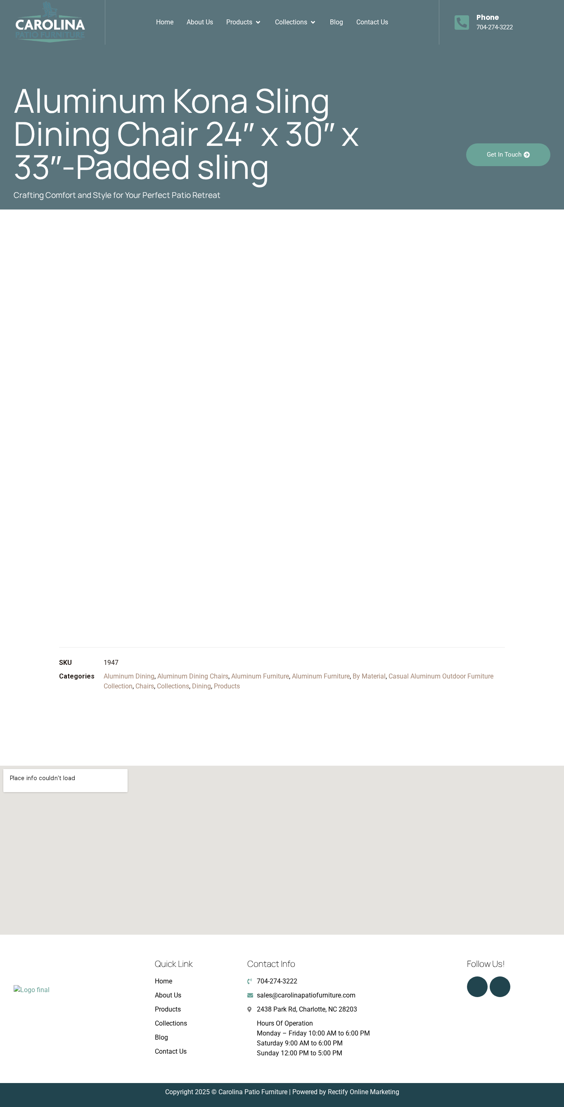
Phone (487, 17)
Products (227, 686)
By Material (369, 676)
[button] (244, 22)
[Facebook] (500, 986)
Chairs (144, 686)
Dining (201, 686)
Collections (173, 686)
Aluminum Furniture (260, 676)
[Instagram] (477, 986)
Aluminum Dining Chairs (192, 676)
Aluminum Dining (129, 676)
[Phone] (462, 22)
